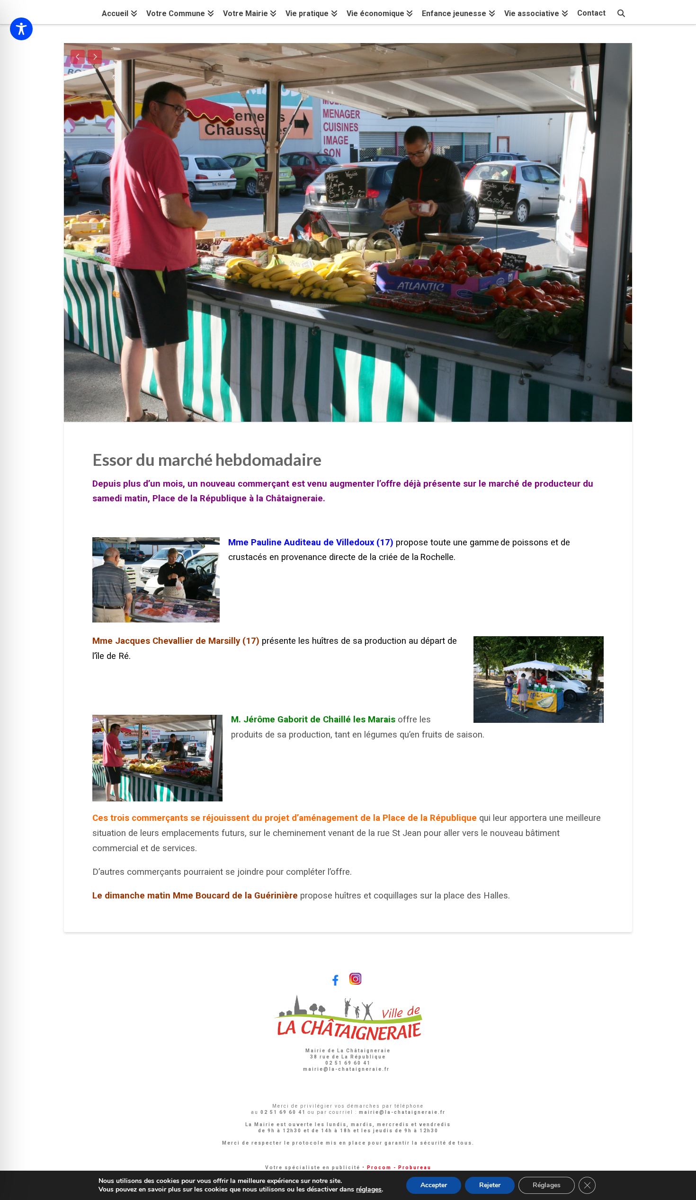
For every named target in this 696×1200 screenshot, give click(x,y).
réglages (369, 1189)
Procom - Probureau (399, 1167)
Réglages (547, 1185)
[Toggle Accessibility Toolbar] (21, 29)
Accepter (433, 1185)
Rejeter (489, 1185)
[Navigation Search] (621, 12)
